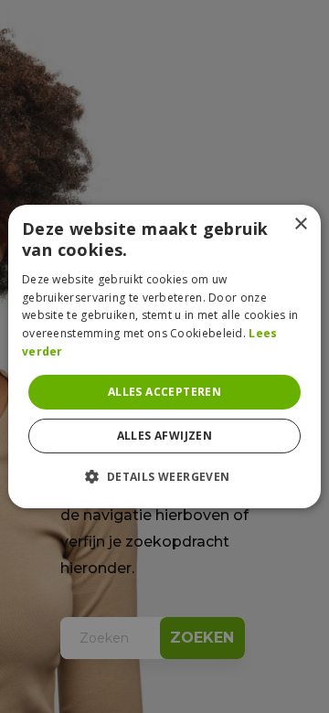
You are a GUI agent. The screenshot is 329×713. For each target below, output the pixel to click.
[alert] (164, 356)
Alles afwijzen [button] (165, 435)
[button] (164, 476)
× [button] (300, 224)
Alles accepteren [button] (164, 391)
